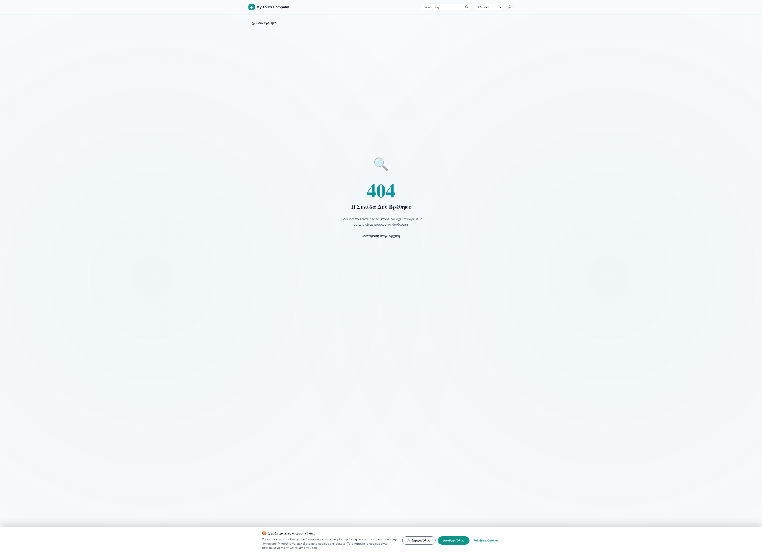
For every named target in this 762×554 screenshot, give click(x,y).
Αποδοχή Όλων (453, 540)
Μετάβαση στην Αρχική (381, 236)
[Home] (253, 23)
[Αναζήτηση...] (467, 7)
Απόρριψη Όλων (418, 540)
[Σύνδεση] (510, 7)
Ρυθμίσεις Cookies (485, 540)
